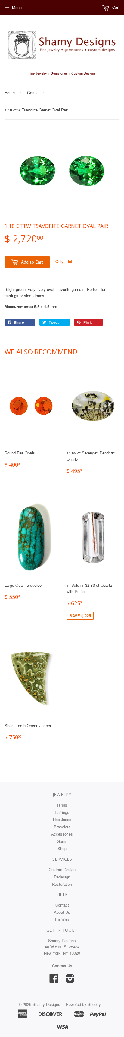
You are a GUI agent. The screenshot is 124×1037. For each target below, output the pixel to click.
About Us (62, 912)
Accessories (62, 834)
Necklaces (62, 819)
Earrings (62, 812)
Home (10, 92)
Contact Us (62, 965)
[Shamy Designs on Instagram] (70, 980)
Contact (62, 905)
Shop (62, 848)
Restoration (62, 884)
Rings (62, 805)
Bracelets (62, 827)
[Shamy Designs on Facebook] (53, 980)
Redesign (62, 877)
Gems (32, 92)
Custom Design (62, 869)
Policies (62, 919)
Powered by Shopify (83, 1004)
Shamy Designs (46, 1004)
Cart (115, 7)
